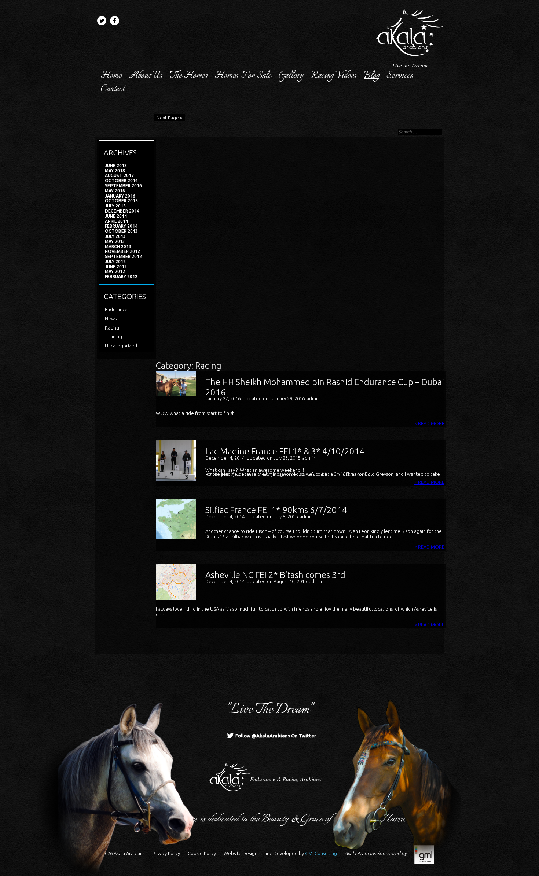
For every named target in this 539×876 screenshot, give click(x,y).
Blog (371, 75)
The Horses (189, 75)
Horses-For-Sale (243, 75)
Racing (112, 327)
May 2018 (115, 170)
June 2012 (116, 266)
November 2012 (122, 251)
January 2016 (120, 196)
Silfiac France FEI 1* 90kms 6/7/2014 (276, 510)
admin (313, 398)
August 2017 (119, 175)
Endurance (116, 309)
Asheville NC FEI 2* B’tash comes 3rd (275, 575)
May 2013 (115, 241)
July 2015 (115, 205)
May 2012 (115, 271)
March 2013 (118, 246)
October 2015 (121, 200)
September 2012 (123, 256)
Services (399, 75)
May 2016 (115, 190)
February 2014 (121, 226)
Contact (112, 89)
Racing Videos (333, 75)
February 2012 (121, 276)
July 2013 (115, 236)
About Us (145, 75)
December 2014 (122, 211)
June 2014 (116, 216)
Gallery (291, 75)
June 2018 (116, 165)
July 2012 (115, 261)
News (111, 318)
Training (113, 336)
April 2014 (116, 221)
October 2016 (121, 180)
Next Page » (169, 117)
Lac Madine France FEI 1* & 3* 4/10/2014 (285, 451)
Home (111, 75)
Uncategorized (121, 345)
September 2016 (123, 185)
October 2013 (121, 231)
